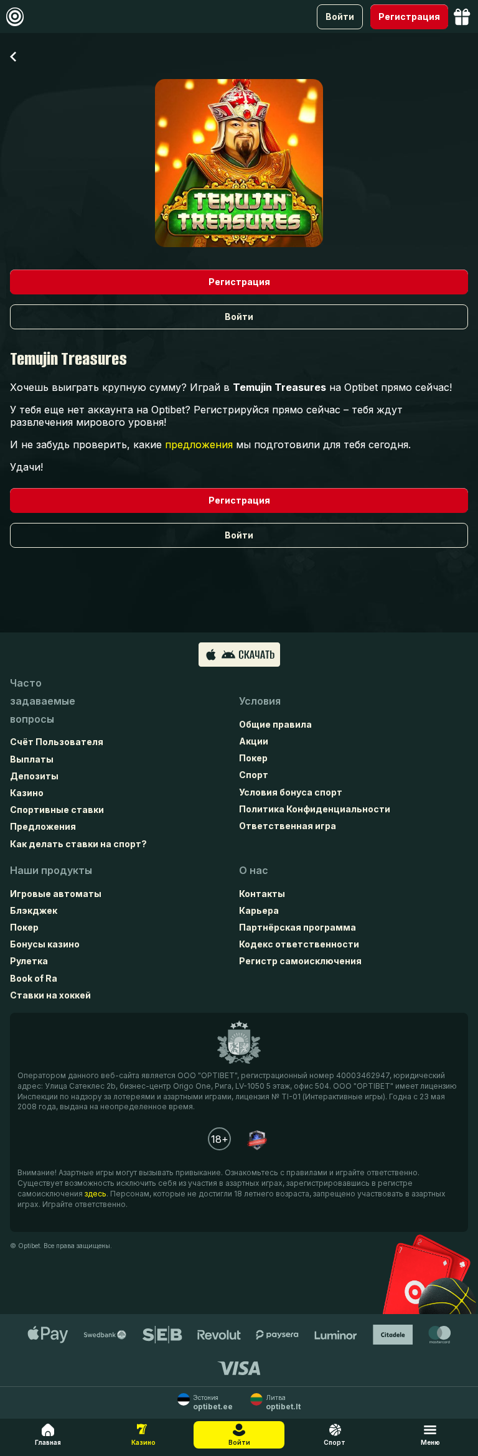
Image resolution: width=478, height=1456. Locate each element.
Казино (27, 792)
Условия (260, 701)
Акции (253, 741)
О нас (253, 870)
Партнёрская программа (297, 927)
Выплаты (32, 759)
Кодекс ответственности (299, 944)
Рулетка (29, 961)
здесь (95, 1193)
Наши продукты (51, 870)
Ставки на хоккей (50, 995)
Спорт (253, 774)
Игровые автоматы (55, 893)
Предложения (43, 826)
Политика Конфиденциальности (314, 809)
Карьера (259, 910)
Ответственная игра (287, 825)
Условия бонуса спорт (290, 792)
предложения (199, 444)
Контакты (262, 893)
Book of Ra (33, 978)
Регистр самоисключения (300, 961)
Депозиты (34, 776)
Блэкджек (33, 910)
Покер (253, 758)
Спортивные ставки (57, 809)
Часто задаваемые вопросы (42, 701)
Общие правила (275, 724)
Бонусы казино (45, 944)
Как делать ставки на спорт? (78, 843)
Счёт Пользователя (56, 741)
